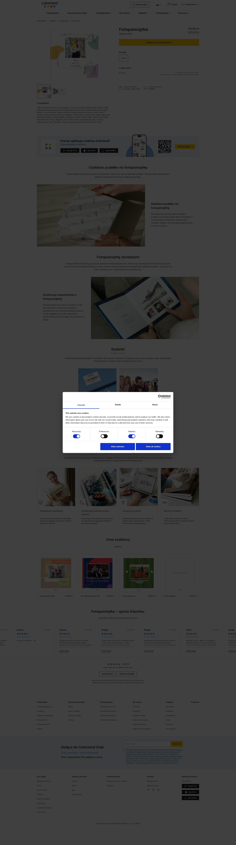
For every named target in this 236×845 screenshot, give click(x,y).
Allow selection (117, 446)
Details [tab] (118, 405)
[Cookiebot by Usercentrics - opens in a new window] (160, 396)
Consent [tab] (81, 405)
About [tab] (155, 405)
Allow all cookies (153, 446)
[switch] (104, 436)
